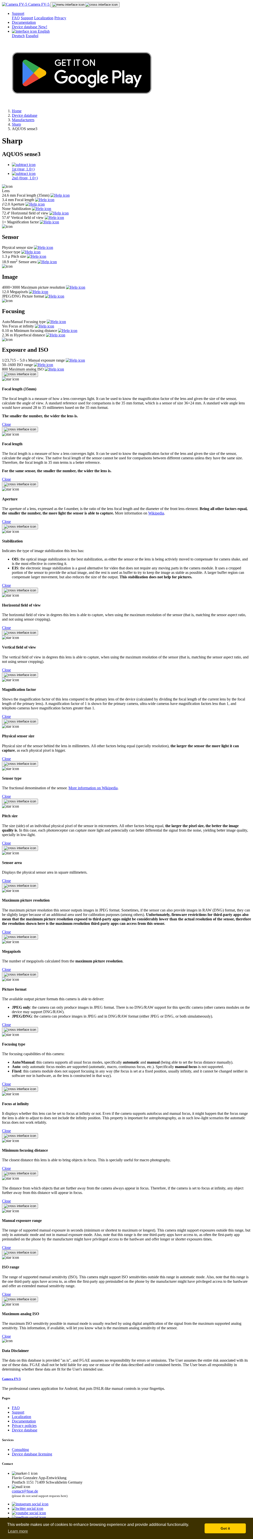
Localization (43, 18)
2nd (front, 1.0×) (25, 178)
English (43, 31)
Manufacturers (23, 120)
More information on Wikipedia (93, 788)
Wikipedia (156, 513)
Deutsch (18, 36)
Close (6, 424)
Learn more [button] (18, 1531)
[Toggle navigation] (85, 4)
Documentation (24, 22)
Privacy (60, 18)
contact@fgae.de (25, 1491)
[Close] (20, 374)
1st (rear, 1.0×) (23, 169)
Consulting (20, 1449)
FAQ (16, 18)
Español (32, 36)
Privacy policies (24, 1425)
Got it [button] (225, 1528)
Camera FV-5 (38, 4)
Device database (29, 27)
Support (18, 13)
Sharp (16, 124)
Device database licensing (32, 1454)
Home (16, 111)
